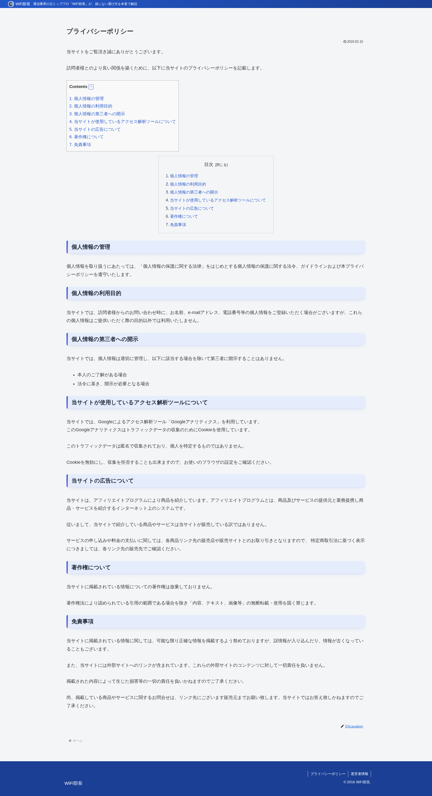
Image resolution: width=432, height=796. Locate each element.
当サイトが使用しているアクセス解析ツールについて (122, 121)
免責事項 (80, 144)
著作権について (86, 136)
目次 (208, 164)
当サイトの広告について (95, 129)
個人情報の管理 (86, 98)
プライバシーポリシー (328, 774)
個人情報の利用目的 (90, 106)
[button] (91, 87)
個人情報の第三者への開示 (97, 114)
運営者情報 (359, 774)
